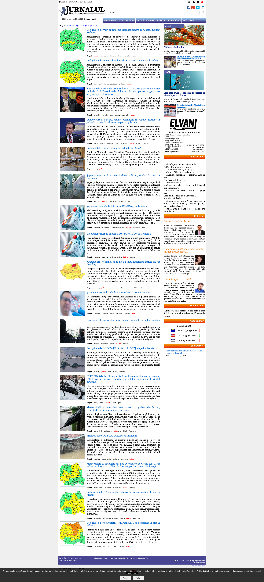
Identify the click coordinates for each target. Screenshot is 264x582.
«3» (77, 25)
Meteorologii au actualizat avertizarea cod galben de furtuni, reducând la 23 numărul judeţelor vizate (123, 408)
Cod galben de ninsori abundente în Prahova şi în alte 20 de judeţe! (123, 60)
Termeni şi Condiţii (118, 558)
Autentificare (199, 563)
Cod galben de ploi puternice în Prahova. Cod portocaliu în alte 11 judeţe (123, 524)
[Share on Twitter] (198, 8)
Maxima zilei (197, 305)
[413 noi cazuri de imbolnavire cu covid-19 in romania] (72, 229)
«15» (95, 25)
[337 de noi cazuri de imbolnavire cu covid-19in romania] (72, 315)
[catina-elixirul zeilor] (184, 45)
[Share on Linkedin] (202, 8)
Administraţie (110, 20)
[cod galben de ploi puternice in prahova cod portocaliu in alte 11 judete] (72, 545)
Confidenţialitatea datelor (139, 558)
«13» (85, 25)
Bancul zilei (197, 156)
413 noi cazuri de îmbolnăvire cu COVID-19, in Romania (117, 206)
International (173, 20)
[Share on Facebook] (188, 8)
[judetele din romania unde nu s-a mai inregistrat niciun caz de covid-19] (72, 284)
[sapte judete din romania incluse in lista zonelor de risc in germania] (72, 198)
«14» (90, 25)
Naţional (150, 20)
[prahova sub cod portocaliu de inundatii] (72, 458)
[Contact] (198, 2)
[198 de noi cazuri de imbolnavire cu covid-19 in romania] (72, 256)
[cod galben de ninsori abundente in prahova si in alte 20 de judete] (72, 83)
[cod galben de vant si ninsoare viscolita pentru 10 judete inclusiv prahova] (72, 52)
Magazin (161, 20)
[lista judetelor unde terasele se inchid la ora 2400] (72, 170)
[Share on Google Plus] (193, 8)
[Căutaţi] (202, 13)
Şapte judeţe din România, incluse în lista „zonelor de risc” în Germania (123, 177)
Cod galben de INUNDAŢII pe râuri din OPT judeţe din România (122, 348)
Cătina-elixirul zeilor (174, 47)
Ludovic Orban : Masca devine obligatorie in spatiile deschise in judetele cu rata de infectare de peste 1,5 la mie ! (123, 121)
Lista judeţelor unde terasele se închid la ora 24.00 (114, 147)
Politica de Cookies (204, 571)
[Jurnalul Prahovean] (189, 2)
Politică (140, 20)
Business (130, 20)
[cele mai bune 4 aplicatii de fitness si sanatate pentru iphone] (184, 90)
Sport (121, 20)
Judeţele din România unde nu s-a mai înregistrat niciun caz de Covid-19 (123, 263)
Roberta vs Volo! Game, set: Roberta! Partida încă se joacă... (184, 250)
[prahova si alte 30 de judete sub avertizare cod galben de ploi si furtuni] (72, 514)
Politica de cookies (100, 558)
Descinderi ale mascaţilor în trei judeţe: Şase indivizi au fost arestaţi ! (123, 321)
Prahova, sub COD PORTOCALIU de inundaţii (112, 435)
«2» (73, 25)
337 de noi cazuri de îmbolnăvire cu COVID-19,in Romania (118, 292)
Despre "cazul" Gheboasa (177, 221)
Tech (191, 20)
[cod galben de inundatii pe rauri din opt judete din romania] (72, 371)
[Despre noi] (194, 2)
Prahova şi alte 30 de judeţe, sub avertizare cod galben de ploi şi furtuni (123, 493)
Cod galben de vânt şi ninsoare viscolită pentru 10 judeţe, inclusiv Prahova (123, 31)
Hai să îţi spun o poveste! (177, 279)
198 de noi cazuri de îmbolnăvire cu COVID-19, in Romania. (119, 233)
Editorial (199, 216)
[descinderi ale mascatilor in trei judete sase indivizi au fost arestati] (72, 342)
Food (184, 20)
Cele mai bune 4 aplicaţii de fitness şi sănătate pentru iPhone (184, 94)
